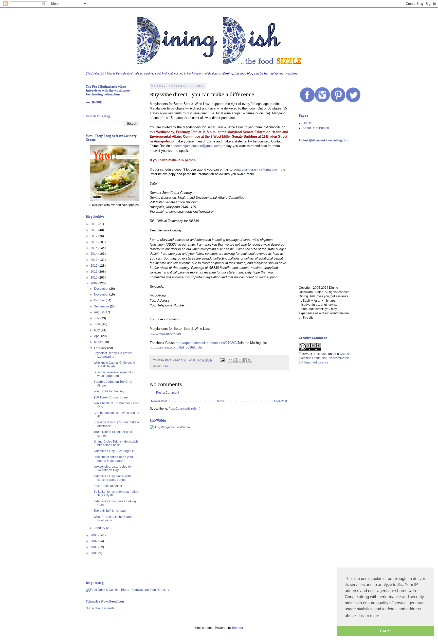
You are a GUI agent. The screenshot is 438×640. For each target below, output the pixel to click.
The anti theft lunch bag (110, 511)
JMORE (96, 102)
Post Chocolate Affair (108, 486)
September (102, 306)
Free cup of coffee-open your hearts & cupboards (113, 458)
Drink (164, 366)
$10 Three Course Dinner (111, 397)
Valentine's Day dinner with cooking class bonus (112, 478)
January (100, 528)
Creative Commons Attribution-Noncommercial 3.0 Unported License (325, 358)
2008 (94, 535)
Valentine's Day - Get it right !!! (114, 451)
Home (220, 401)
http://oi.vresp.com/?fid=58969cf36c (176, 347)
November (101, 294)
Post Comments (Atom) (184, 408)
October (100, 300)
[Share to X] (240, 360)
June (98, 324)
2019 (94, 224)
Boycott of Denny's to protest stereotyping (113, 354)
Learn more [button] (369, 616)
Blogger (237, 628)
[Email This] (230, 360)
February (100, 348)
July (97, 318)
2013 (94, 260)
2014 (94, 253)
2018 (94, 230)
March (98, 342)
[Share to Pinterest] (249, 360)
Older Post (279, 401)
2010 (94, 277)
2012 (94, 265)
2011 (94, 271)
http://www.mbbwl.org (165, 333)
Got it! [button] (385, 631)
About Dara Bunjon (316, 128)
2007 (94, 541)
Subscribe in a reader (101, 608)
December (101, 288)
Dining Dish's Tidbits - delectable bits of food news (116, 443)
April (97, 336)
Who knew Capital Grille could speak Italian (114, 364)
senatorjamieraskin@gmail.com (197, 146)
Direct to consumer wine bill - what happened (113, 374)
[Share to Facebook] (244, 360)
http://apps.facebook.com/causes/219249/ (207, 343)
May (97, 330)
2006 (94, 547)
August (99, 312)
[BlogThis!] (235, 360)
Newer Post (159, 401)
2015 (94, 248)
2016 (94, 242)
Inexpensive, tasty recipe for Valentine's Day (113, 468)
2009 (94, 283)
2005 (94, 553)
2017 (94, 236)
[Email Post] (222, 359)
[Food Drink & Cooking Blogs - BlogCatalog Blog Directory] (127, 590)
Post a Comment (167, 392)
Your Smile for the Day (109, 391)
